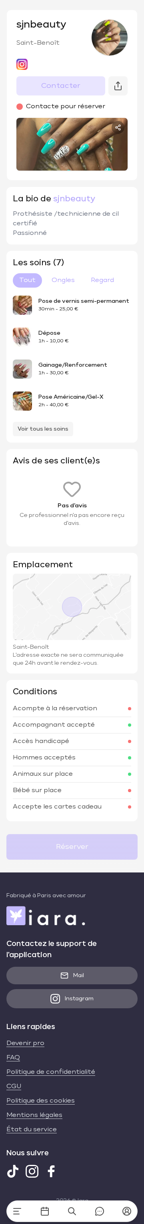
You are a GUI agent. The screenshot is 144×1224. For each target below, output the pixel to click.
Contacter (60, 85)
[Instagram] (32, 1171)
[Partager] (118, 127)
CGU (13, 1086)
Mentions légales (34, 1115)
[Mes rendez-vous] (45, 1211)
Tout (27, 280)
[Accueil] (17, 1211)
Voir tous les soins (43, 429)
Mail (78, 975)
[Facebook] (51, 1171)
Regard (102, 280)
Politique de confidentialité (50, 1072)
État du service (31, 1130)
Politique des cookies (40, 1101)
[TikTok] (12, 1171)
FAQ (13, 1058)
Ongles (63, 280)
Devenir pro (25, 1043)
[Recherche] (72, 1211)
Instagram (79, 998)
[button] (127, 1211)
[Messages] (100, 1211)
